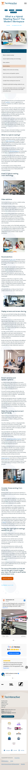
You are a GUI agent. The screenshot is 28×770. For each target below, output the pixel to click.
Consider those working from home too (11, 80)
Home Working (11, 10)
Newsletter (23, 764)
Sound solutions (6, 66)
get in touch (14, 570)
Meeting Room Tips (19, 10)
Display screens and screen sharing (10, 69)
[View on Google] (3, 674)
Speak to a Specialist (7, 578)
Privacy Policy (17, 757)
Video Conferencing (13, 12)
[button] (1, 618)
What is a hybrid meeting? (8, 55)
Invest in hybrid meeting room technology (12, 59)
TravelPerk (7, 102)
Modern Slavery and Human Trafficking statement (10, 764)
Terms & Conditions (4, 761)
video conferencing (10, 141)
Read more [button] (5, 607)
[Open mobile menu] (25, 3)
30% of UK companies (14, 151)
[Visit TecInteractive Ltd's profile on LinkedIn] (4, 600)
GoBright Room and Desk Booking (13, 439)
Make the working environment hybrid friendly (13, 77)
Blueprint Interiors (5, 458)
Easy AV (6, 10)
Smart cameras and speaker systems (11, 73)
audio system (13, 259)
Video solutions (6, 62)
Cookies (11, 761)
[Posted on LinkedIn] (24, 600)
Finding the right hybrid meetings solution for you (13, 84)
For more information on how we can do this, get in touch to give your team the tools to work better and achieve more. (14, 89)
